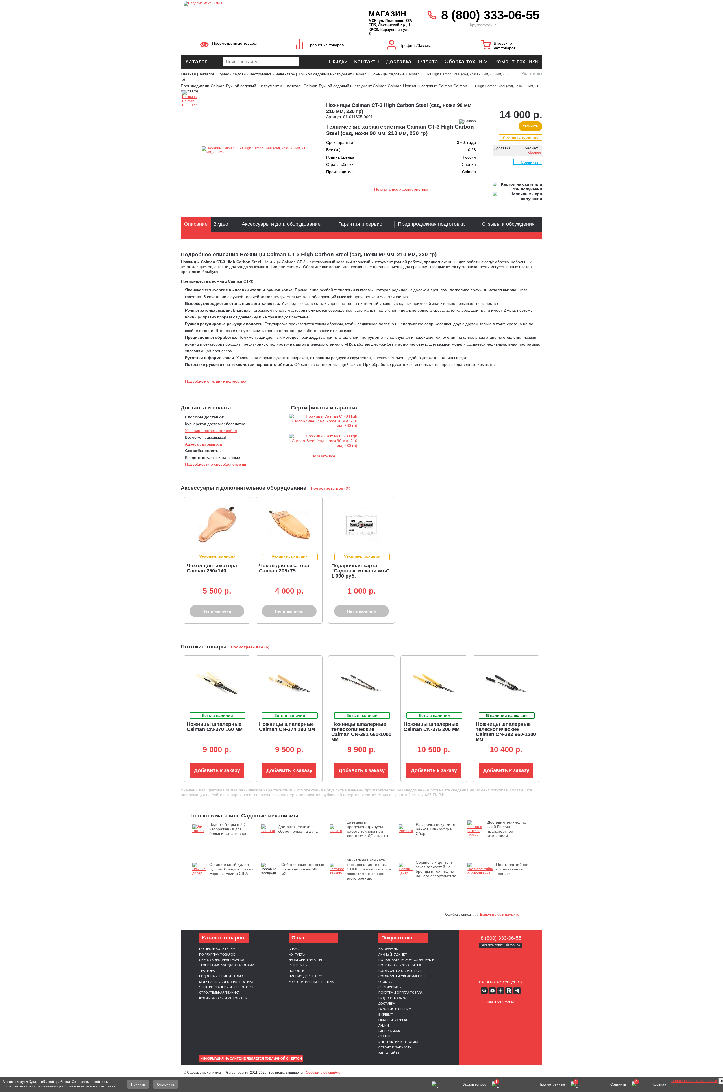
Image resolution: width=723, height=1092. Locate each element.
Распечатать (532, 73)
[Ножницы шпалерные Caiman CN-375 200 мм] (434, 683)
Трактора (207, 970)
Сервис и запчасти (395, 1047)
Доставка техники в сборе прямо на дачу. (298, 828)
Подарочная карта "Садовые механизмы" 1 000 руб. (360, 571)
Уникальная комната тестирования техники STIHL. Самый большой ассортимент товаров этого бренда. (369, 869)
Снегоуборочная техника (221, 959)
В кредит (385, 1014)
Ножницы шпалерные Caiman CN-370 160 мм (215, 726)
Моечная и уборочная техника (226, 982)
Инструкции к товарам (398, 1042)
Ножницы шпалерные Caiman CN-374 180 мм (287, 726)
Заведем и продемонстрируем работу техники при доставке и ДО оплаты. (368, 829)
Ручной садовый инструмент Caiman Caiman (360, 86)
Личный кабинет (392, 954)
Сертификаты (390, 987)
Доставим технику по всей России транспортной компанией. (506, 829)
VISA (474, 1011)
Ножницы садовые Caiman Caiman (435, 86)
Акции (383, 1025)
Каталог (196, 61)
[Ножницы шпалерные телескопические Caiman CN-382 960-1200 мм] (506, 683)
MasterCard (487, 1011)
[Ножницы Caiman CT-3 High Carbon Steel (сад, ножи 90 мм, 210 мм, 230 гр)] (257, 150)
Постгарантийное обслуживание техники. (512, 869)
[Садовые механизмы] (264, 3)
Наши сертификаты (305, 959)
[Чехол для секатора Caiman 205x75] (289, 524)
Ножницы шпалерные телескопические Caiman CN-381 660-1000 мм (361, 731)
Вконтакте (484, 990)
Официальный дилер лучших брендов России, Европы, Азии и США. (232, 869)
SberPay (527, 1011)
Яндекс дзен (500, 990)
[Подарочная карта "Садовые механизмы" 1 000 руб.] (361, 524)
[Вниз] (697, 40)
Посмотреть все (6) (250, 647)
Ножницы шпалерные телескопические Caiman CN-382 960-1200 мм (506, 731)
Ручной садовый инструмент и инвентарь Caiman (271, 86)
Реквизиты (298, 965)
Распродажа (389, 1031)
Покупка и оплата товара (400, 992)
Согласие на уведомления (401, 976)
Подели (507, 1011)
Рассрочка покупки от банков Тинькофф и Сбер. (436, 829)
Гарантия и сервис (394, 1009)
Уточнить (530, 126)
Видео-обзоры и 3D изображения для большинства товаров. (230, 829)
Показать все (323, 456)
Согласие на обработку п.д (401, 970)
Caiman (218, 86)
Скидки (338, 61)
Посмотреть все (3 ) (330, 488)
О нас (294, 948)
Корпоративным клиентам (311, 982)
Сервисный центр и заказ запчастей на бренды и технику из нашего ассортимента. (437, 869)
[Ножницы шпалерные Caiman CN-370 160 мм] (217, 683)
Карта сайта (388, 1053)
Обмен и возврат (393, 1020)
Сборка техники (466, 61)
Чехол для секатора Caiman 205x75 (284, 568)
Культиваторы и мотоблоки (223, 998)
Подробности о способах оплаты (215, 464)
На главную (388, 948)
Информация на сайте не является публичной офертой (251, 1058)
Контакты (367, 61)
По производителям (217, 948)
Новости (296, 970)
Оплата (428, 61)
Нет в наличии (216, 611)
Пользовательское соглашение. (90, 1086)
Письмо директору (305, 976)
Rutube (508, 990)
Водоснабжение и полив (221, 976)
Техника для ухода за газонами (226, 965)
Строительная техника (219, 992)
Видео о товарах (393, 998)
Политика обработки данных (694, 1081)
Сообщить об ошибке (323, 1072)
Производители (195, 86)
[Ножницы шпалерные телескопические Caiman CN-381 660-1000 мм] (361, 683)
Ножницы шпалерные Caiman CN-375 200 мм (432, 726)
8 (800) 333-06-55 (490, 15)
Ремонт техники (516, 61)
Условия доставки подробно (211, 430)
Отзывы (385, 982)
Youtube (492, 990)
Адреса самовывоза (203, 444)
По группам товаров (217, 954)
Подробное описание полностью (215, 381)
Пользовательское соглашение (406, 959)
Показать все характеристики (401, 189)
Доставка (398, 61)
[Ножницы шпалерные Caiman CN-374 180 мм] (289, 683)
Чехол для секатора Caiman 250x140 (212, 568)
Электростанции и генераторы (226, 987)
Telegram (517, 990)
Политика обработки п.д (399, 965)
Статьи (384, 1036)
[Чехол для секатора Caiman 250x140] (217, 524)
